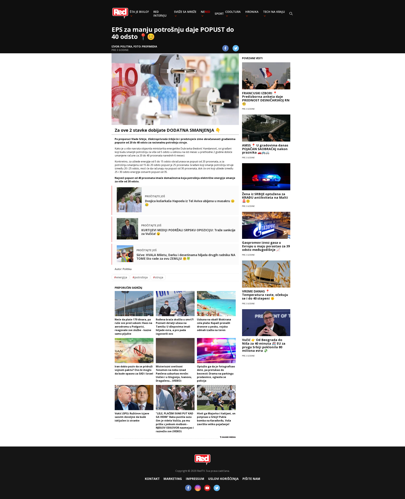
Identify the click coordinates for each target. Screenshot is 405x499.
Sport (219, 13)
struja (158, 277)
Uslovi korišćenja (223, 479)
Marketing (172, 479)
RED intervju (160, 13)
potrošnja (140, 277)
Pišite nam (251, 479)
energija (120, 277)
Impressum (195, 479)
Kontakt (152, 479)
